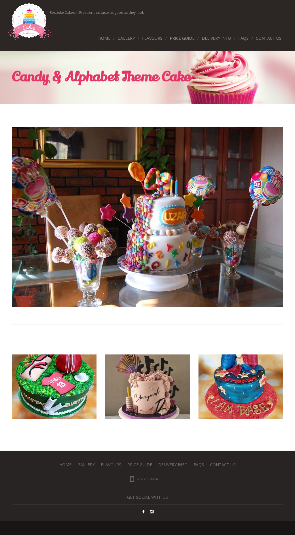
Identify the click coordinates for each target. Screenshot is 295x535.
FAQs (243, 38)
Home (104, 38)
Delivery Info (216, 38)
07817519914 (146, 478)
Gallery (126, 38)
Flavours (152, 38)
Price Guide (182, 38)
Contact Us (268, 38)
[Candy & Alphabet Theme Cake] (147, 217)
